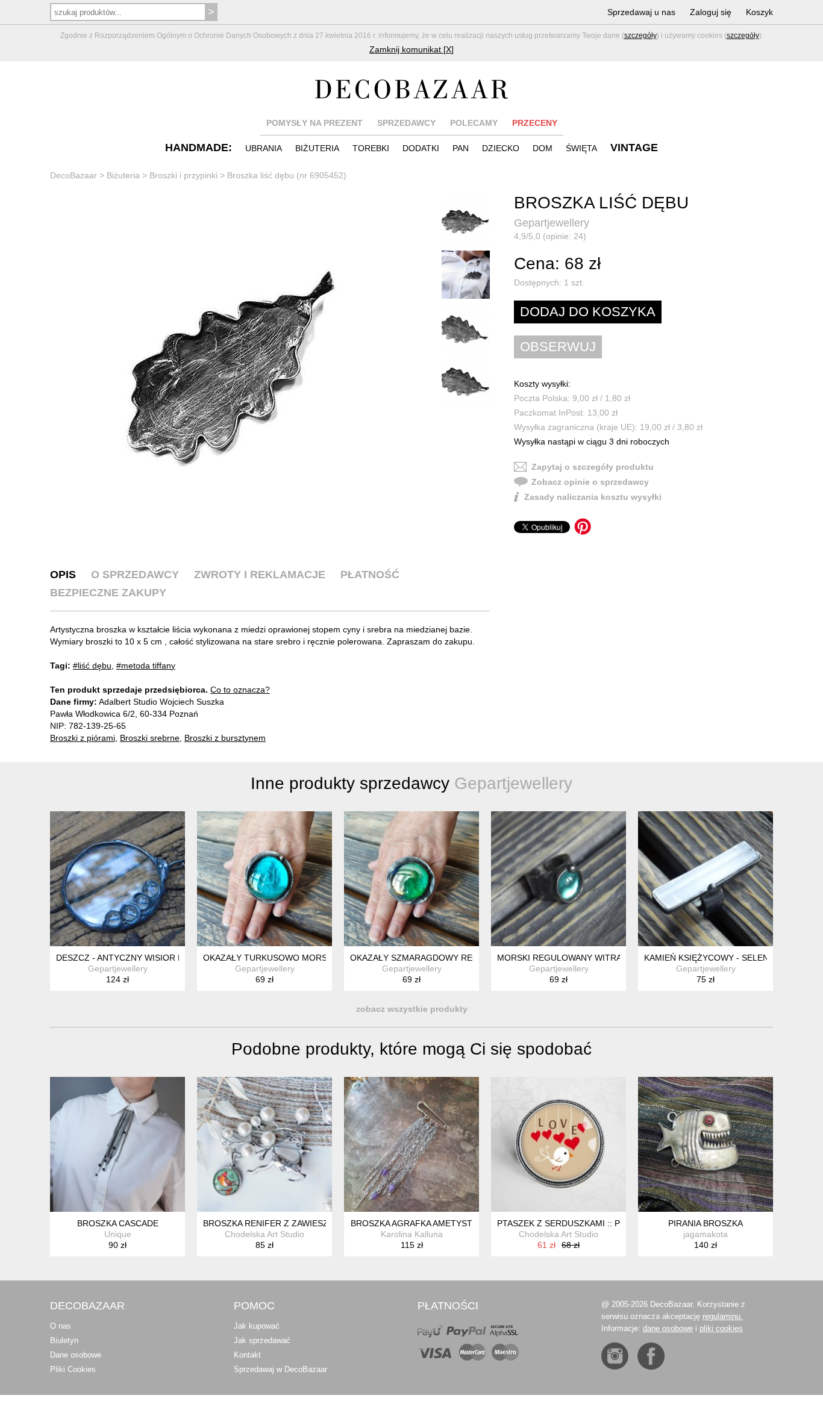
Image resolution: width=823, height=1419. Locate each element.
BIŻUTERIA (317, 148)
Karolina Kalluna (412, 1234)
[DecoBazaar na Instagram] (614, 1356)
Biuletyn (64, 1340)
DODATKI (420, 148)
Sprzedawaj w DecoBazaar (280, 1369)
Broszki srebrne (150, 738)
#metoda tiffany (145, 665)
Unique (117, 1234)
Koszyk (759, 12)
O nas (60, 1325)
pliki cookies (721, 1328)
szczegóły (640, 35)
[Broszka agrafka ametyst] (411, 1144)
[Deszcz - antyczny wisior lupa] (117, 878)
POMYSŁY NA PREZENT (314, 123)
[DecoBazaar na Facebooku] (651, 1356)
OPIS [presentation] (63, 575)
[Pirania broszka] (705, 1144)
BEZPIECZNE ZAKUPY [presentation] (108, 593)
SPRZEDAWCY (406, 123)
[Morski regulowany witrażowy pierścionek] (558, 878)
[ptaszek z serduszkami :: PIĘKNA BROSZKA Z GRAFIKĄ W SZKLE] (558, 1144)
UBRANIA (263, 148)
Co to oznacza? (240, 689)
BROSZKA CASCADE (117, 1223)
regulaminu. (723, 1316)
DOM (542, 148)
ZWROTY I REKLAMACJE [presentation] (259, 575)
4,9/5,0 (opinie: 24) (550, 236)
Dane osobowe (75, 1354)
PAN (460, 148)
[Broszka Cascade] (117, 1144)
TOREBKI (370, 148)
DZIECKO (500, 148)
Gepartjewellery (551, 223)
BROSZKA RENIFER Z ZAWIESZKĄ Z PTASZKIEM (299, 1223)
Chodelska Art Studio (264, 1234)
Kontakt (247, 1354)
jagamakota (705, 1234)
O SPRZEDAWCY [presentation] (135, 575)
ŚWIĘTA (581, 148)
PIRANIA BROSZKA (705, 1223)
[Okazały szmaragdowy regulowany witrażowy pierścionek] (411, 878)
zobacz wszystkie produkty (412, 1009)
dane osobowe (668, 1328)
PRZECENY (534, 123)
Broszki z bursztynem (225, 738)
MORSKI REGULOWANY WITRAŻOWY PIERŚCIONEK (601, 957)
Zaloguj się (710, 12)
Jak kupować (257, 1325)
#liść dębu (92, 665)
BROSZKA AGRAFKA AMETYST (411, 1223)
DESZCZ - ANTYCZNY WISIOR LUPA (127, 957)
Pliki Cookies (73, 1369)
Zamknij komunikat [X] (411, 49)
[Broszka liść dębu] (230, 373)
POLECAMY (474, 123)
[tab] (63, 575)
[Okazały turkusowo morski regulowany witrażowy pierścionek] (264, 878)
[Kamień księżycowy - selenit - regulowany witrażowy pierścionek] (705, 878)
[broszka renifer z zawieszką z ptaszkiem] (264, 1144)
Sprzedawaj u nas (641, 12)
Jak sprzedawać (262, 1340)
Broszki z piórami (82, 738)
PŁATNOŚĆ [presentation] (369, 575)
